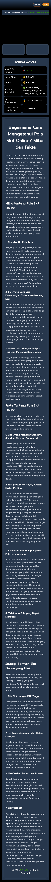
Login (46, 4)
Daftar (37, 4)
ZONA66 (30, 70)
